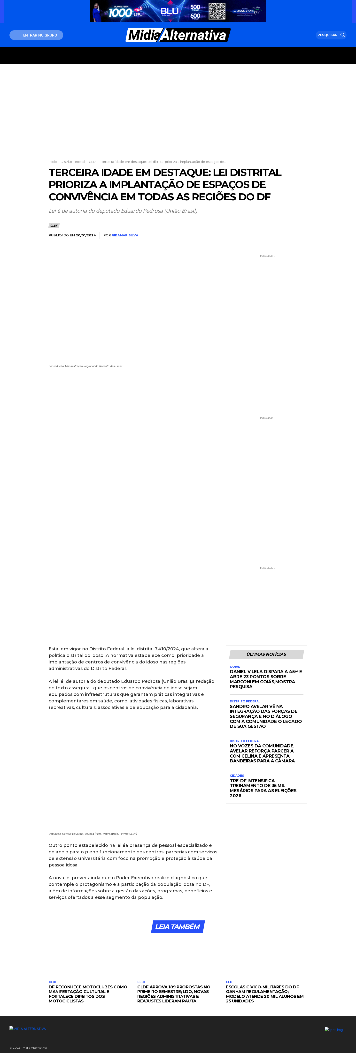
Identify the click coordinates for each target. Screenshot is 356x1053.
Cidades (237, 775)
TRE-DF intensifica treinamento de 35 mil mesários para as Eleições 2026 (263, 788)
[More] (302, 235)
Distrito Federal (73, 162)
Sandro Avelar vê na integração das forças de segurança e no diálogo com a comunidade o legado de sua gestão (266, 716)
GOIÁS (235, 667)
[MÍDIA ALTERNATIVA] (120, 1028)
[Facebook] (257, 235)
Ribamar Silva (125, 235)
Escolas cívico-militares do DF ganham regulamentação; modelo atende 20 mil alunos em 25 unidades (264, 994)
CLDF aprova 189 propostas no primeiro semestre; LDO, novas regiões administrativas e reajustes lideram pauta (173, 994)
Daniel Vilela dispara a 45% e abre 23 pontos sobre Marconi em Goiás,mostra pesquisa (266, 679)
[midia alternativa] (178, 35)
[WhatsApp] (291, 235)
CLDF (93, 162)
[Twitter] (268, 235)
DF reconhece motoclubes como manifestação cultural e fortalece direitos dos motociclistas (88, 994)
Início (53, 162)
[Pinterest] (280, 235)
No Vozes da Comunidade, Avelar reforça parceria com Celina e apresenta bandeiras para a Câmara (262, 753)
